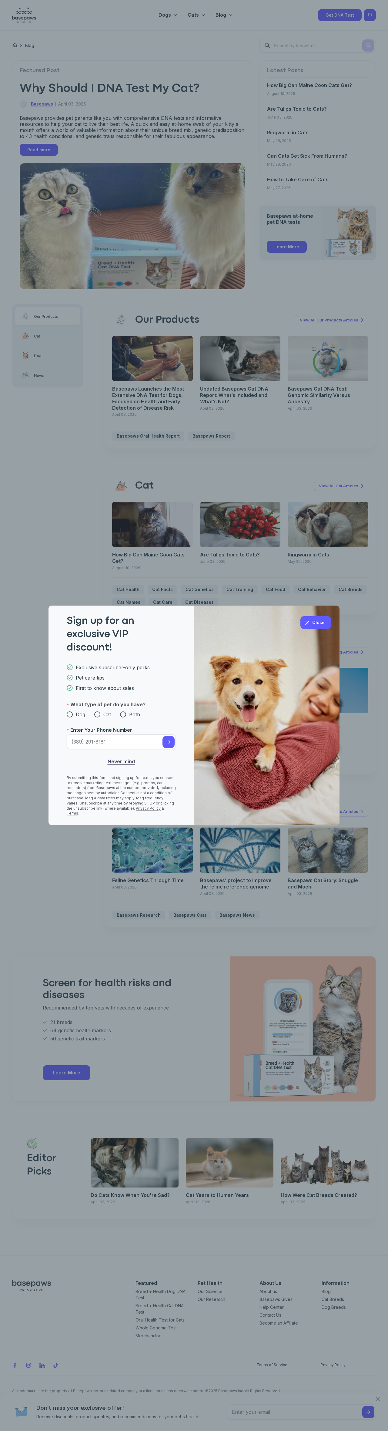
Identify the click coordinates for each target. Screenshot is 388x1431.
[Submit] (168, 742)
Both (134, 714)
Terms (72, 813)
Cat (107, 714)
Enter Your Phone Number (101, 730)
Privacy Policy (148, 808)
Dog (80, 714)
